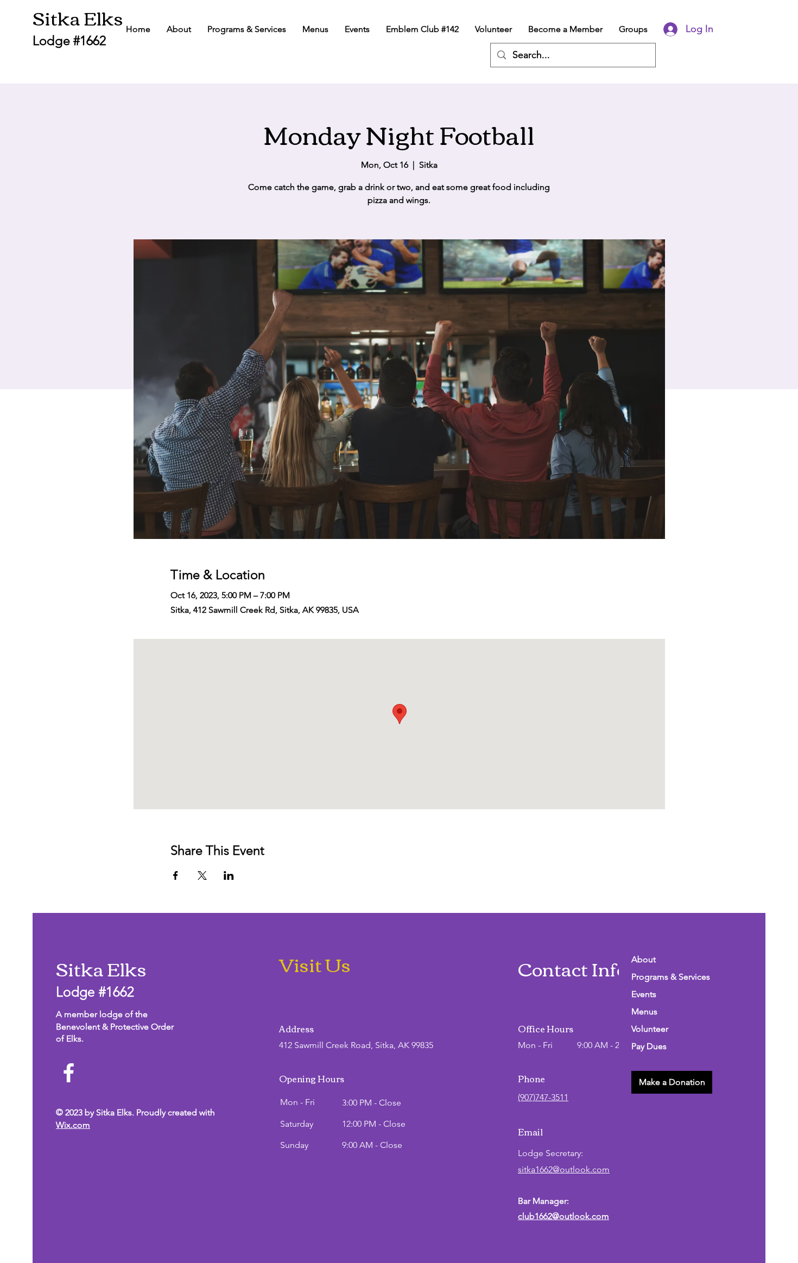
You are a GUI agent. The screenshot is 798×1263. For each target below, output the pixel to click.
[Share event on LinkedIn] (229, 875)
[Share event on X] (202, 875)
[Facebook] (68, 1073)
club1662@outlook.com (563, 1216)
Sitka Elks (78, 17)
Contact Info (572, 968)
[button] (671, 1082)
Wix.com (73, 1125)
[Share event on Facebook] (175, 875)
